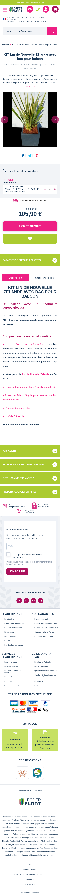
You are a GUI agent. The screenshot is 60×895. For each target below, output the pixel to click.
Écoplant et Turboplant (43, 662)
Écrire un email (30, 9)
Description (15, 277)
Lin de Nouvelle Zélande (35, 374)
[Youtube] (33, 600)
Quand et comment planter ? (45, 671)
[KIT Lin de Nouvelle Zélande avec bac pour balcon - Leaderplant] (30, 119)
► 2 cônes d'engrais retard (17, 408)
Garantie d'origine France (44, 632)
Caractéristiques (44, 277)
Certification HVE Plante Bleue (46, 628)
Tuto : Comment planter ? (18, 478)
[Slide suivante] (55, 119)
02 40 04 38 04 (38, 9)
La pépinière (9, 619)
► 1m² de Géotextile (13, 416)
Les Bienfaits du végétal (13, 645)
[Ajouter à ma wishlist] (30, 239)
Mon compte (46, 9)
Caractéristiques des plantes (22, 260)
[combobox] (25, 31)
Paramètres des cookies (30, 892)
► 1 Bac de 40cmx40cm (23, 344)
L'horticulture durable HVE (14, 623)
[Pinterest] (26, 600)
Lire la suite (30, 86)
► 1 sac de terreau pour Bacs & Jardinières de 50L (30, 387)
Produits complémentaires (19, 492)
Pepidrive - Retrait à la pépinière (13, 671)
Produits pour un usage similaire (23, 464)
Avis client (9, 451)
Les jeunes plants (41, 666)
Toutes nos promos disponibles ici (30, 2)
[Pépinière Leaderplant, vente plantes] (15, 10)
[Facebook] (19, 600)
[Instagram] (41, 600)
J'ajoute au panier (30, 226)
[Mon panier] (55, 9)
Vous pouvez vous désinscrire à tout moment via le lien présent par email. (29, 563)
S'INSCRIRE (17, 571)
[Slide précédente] (4, 119)
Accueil (5, 45)
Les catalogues (10, 636)
